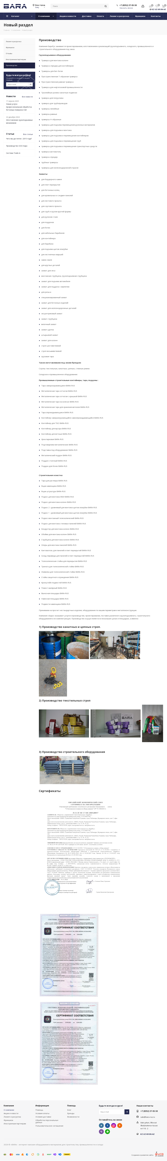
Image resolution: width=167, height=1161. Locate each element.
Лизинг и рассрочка (12, 1117)
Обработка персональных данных (46, 1121)
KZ (153, 9)
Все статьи (28, 134)
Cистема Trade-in (13, 153)
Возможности (73, 1117)
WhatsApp (107, 1131)
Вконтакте (101, 1125)
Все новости (27, 96)
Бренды (70, 1113)
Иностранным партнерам (15, 1123)
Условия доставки (43, 1117)
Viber (101, 1131)
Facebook (107, 1125)
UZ (156, 9)
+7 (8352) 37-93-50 (128, 5)
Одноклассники (119, 1125)
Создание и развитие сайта (142, 1155)
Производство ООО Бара (16, 146)
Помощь (39, 1110)
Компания (9, 1105)
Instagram (113, 1125)
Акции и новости (11, 1113)
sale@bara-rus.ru (147, 1117)
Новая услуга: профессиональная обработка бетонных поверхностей (19, 107)
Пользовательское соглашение (49, 1126)
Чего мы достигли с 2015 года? (19, 138)
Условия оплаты (42, 1113)
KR (159, 9)
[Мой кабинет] (143, 6)
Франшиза (8, 1120)
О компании (9, 1110)
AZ (164, 9)
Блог (69, 1110)
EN (162, 9)
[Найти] (106, 6)
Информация (42, 1105)
